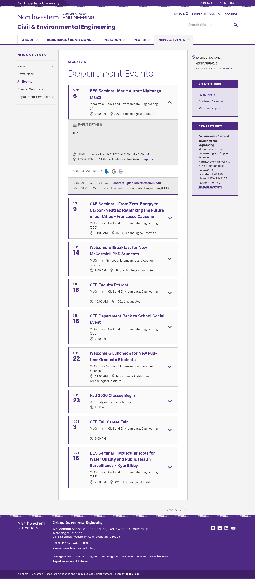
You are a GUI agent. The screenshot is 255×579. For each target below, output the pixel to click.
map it (146, 159)
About (28, 39)
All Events (24, 81)
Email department (210, 187)
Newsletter (25, 74)
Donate (179, 14)
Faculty (141, 556)
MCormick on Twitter (212, 528)
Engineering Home (208, 58)
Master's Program (86, 556)
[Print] (121, 171)
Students (199, 14)
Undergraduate (62, 556)
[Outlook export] (107, 171)
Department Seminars (33, 97)
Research (112, 39)
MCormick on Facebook (219, 528)
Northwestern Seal (35, 531)
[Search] (236, 25)
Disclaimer (132, 574)
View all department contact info (73, 548)
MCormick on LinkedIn (226, 528)
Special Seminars (30, 89)
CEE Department (206, 63)
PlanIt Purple (206, 94)
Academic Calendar (210, 101)
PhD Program (109, 556)
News (21, 66)
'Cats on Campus (209, 108)
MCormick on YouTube (233, 528)
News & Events (172, 39)
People (140, 39)
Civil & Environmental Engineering (66, 27)
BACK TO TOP (175, 509)
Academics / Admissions (69, 39)
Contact (215, 14)
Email (85, 543)
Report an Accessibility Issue (70, 561)
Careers (231, 14)
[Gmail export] (114, 171)
